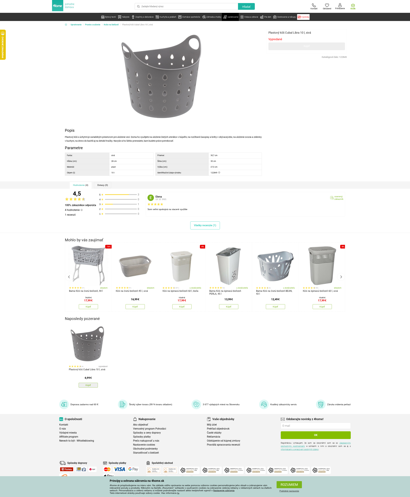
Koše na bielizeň (111, 24)
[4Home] (67, 24)
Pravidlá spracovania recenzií (223, 444)
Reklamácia (213, 436)
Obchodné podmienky (145, 448)
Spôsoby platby (142, 436)
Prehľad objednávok (218, 428)
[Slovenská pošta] (81, 469)
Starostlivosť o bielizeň (146, 452)
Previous (69, 277)
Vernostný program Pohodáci (149, 428)
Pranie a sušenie (92, 24)
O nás (62, 428)
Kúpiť (307, 46)
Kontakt (63, 424)
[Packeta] (66, 469)
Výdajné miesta (68, 432)
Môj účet (212, 424)
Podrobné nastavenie (289, 491)
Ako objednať (140, 424)
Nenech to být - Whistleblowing (76, 440)
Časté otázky (214, 432)
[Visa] (119, 469)
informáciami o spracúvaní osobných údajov (300, 449)
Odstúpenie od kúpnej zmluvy (223, 440)
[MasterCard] (107, 469)
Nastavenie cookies (144, 444)
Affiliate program (68, 436)
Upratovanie (76, 24)
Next (341, 277)
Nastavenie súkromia (223, 490)
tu (178, 493)
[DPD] (92, 469)
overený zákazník (338, 197)
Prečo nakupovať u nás (146, 440)
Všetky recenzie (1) (205, 225)
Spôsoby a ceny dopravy (147, 432)
